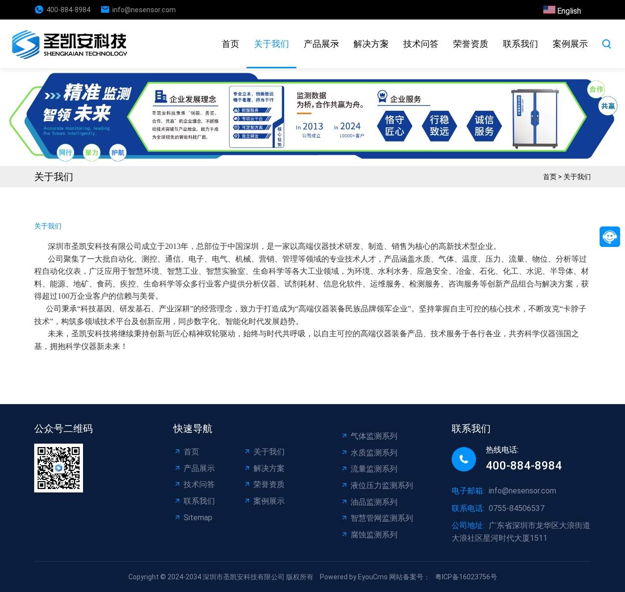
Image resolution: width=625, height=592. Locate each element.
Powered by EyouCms (353, 577)
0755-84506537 (516, 508)
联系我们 (520, 44)
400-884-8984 (68, 10)
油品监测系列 (374, 502)
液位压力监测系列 (382, 485)
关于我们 (271, 44)
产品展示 (321, 44)
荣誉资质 (470, 44)
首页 (230, 44)
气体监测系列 (374, 436)
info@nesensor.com (144, 10)
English (569, 11)
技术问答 (420, 44)
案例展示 (570, 44)
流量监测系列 (374, 468)
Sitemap (198, 517)
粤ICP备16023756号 (466, 577)
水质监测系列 (374, 452)
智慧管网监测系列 (382, 518)
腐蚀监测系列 (374, 534)
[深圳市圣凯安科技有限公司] (71, 43)
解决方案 (371, 44)
